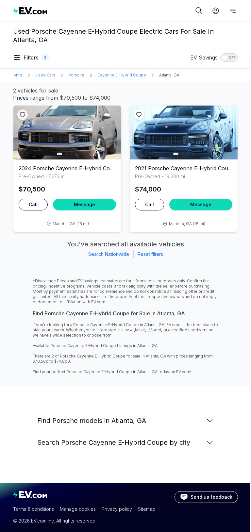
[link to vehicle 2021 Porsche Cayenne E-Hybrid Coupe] (184, 132)
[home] (103, 10)
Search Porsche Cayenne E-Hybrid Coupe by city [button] (113, 442)
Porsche (76, 75)
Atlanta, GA (169, 75)
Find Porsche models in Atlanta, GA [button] (91, 420)
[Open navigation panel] (232, 10)
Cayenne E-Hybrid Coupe (121, 75)
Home (16, 75)
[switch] (229, 57)
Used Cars (45, 75)
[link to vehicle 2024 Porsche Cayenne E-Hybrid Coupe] (67, 132)
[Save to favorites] (22, 114)
